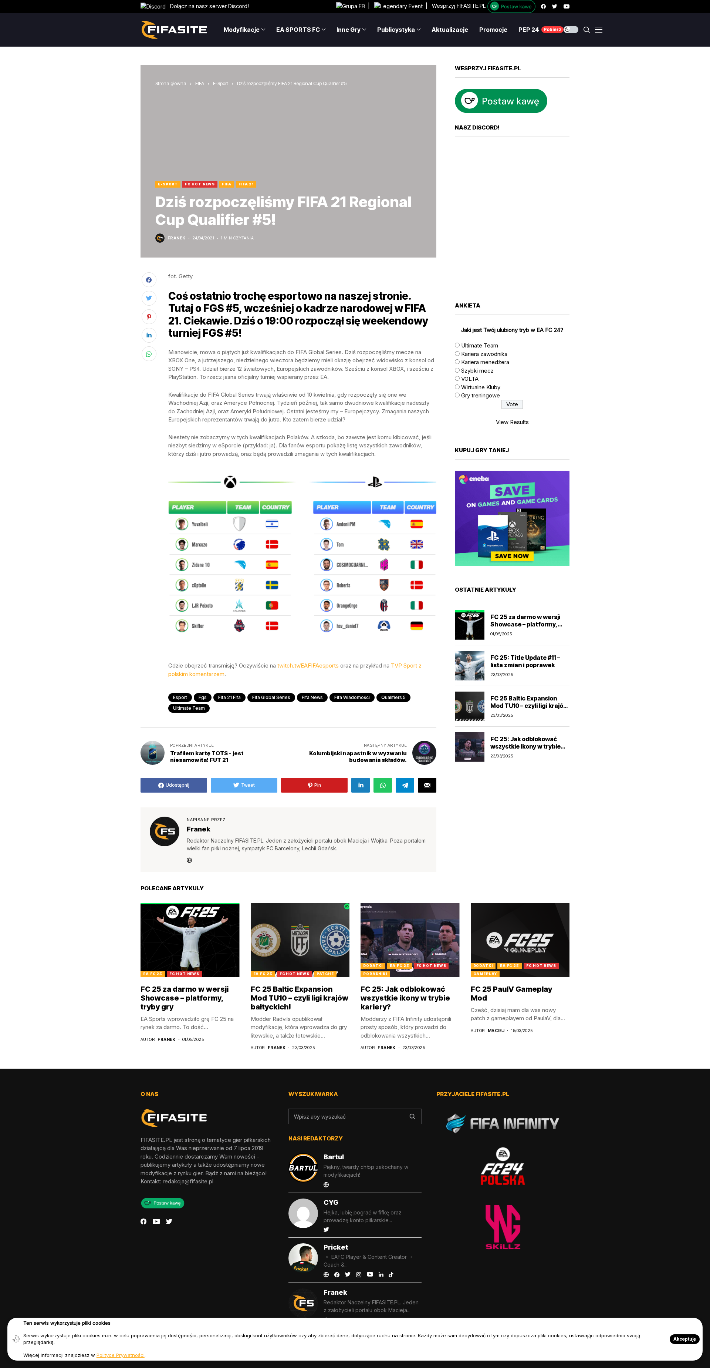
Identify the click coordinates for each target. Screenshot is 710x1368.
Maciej (496, 1030)
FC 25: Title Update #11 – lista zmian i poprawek (525, 661)
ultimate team (189, 708)
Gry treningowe (480, 395)
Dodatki (373, 966)
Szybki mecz (477, 370)
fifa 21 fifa (229, 697)
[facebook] (543, 6)
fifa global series (271, 697)
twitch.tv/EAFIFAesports (308, 665)
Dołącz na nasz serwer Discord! (207, 6)
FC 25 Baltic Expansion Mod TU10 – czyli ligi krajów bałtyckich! (529, 705)
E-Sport (220, 83)
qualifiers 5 (393, 697)
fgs (203, 697)
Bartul (334, 1157)
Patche (325, 974)
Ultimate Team (479, 345)
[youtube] (566, 6)
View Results (512, 422)
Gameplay (485, 974)
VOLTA (470, 378)
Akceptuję (684, 1339)
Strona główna (170, 83)
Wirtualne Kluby (480, 387)
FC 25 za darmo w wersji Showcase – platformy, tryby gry (525, 624)
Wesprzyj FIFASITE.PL (459, 6)
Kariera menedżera (485, 362)
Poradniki (375, 974)
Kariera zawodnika (484, 353)
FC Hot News (200, 184)
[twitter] (554, 6)
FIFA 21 (246, 184)
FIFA (199, 83)
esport (180, 697)
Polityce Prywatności (121, 1355)
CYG (331, 1202)
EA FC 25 (152, 974)
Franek (177, 238)
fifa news (312, 697)
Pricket (336, 1247)
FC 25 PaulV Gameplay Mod (511, 993)
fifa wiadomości (352, 697)
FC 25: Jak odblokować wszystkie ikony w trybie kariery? (525, 746)
